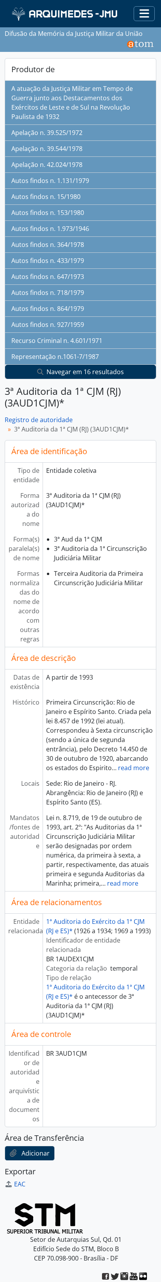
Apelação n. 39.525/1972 (46, 132)
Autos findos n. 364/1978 (47, 244)
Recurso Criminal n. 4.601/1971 (56, 340)
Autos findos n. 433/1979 (47, 260)
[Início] (65, 14)
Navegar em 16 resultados (84, 372)
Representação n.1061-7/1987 (55, 356)
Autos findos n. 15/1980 (45, 196)
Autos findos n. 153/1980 (47, 212)
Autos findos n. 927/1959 (47, 324)
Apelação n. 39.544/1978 (46, 148)
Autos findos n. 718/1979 (47, 292)
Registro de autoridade (39, 419)
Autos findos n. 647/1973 (47, 276)
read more (133, 768)
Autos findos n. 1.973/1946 (50, 228)
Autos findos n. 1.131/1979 (50, 180)
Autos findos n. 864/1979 (47, 308)
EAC (19, 1184)
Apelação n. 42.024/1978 (46, 164)
